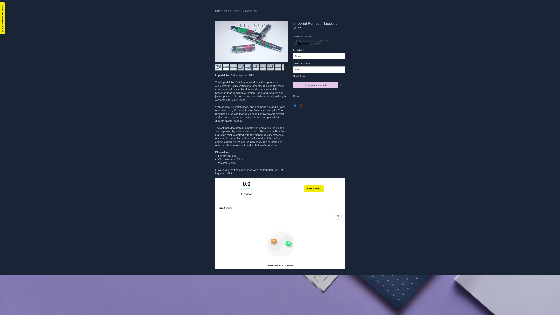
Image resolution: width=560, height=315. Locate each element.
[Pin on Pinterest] (300, 105)
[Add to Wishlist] (342, 85)
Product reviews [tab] (225, 208)
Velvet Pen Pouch (302, 63)
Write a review (313, 189)
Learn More (315, 43)
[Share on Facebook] (295, 105)
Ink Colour (298, 50)
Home (218, 10)
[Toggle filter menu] (338, 216)
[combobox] (319, 56)
